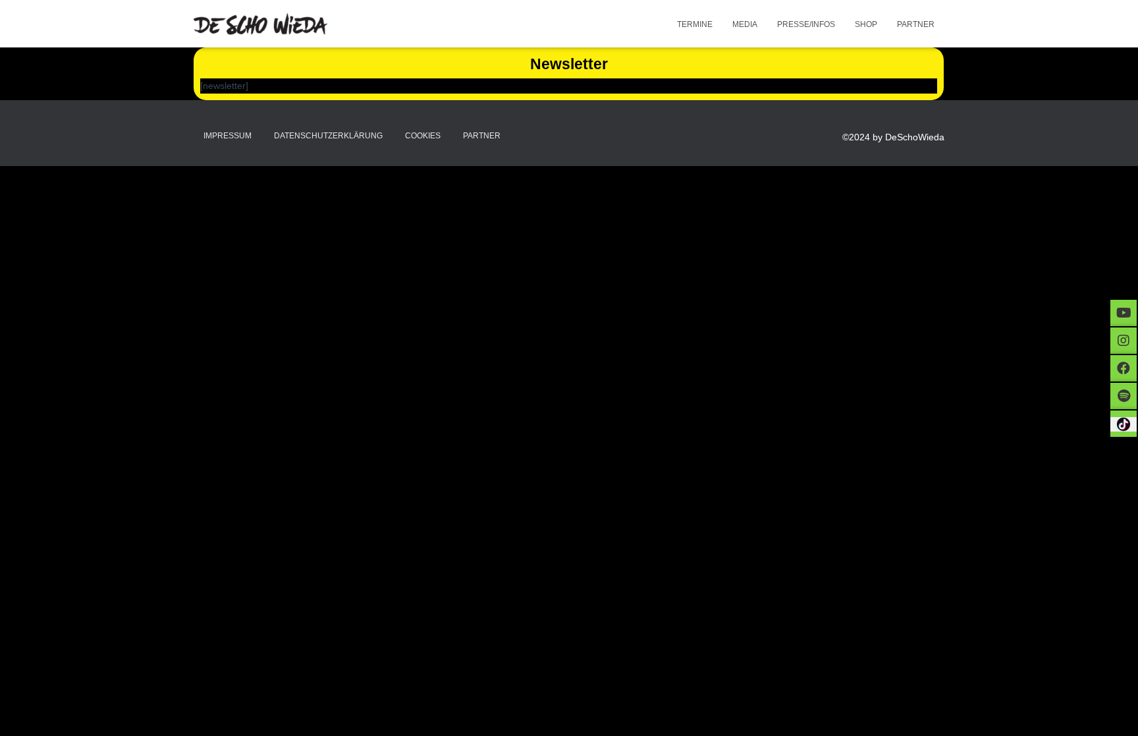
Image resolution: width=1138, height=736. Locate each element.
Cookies (423, 135)
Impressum (227, 135)
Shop (866, 24)
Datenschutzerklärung (328, 135)
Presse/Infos (806, 24)
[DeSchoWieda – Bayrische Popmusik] (260, 24)
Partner (916, 24)
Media (744, 24)
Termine (695, 24)
